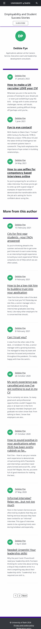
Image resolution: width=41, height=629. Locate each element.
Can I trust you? (17, 337)
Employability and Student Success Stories (20, 15)
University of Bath (20, 3)
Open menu (4, 3)
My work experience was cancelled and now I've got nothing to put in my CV (22, 387)
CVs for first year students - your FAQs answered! (20, 237)
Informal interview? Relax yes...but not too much (21, 501)
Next (24, 595)
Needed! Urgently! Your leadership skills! (21, 551)
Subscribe (20, 23)
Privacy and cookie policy (24, 625)
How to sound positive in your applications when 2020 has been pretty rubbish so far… (22, 445)
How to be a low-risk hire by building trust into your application (22, 289)
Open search (36, 3)
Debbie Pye (20, 75)
